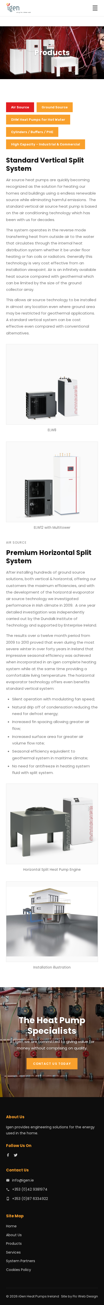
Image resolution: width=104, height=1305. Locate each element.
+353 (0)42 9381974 (29, 1189)
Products (14, 1243)
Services (13, 1252)
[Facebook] (8, 1156)
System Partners (20, 1260)
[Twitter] (16, 1156)
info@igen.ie (23, 1180)
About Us (14, 1234)
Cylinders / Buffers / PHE (32, 132)
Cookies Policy (18, 1269)
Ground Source (55, 107)
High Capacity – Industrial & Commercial (45, 144)
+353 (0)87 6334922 (30, 1198)
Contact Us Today (52, 1064)
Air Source (20, 107)
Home (11, 1226)
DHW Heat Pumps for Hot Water (38, 119)
